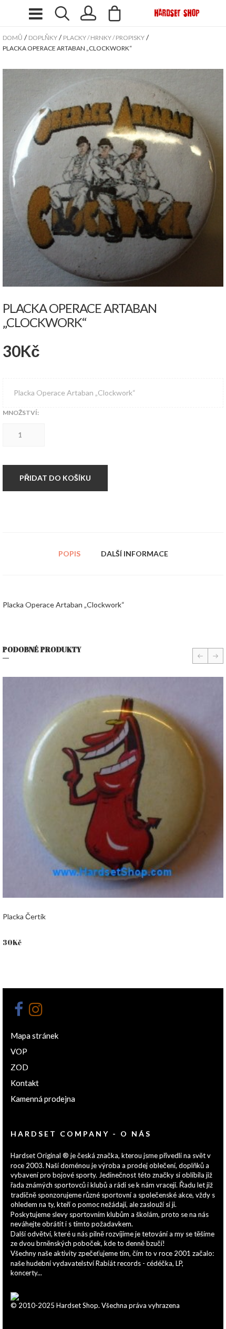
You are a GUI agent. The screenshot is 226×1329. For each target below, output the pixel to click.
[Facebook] (18, 1009)
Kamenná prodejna (43, 1098)
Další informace (134, 553)
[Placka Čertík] (113, 787)
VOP (19, 1051)
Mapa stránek (34, 1035)
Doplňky (42, 38)
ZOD (19, 1067)
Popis (69, 553)
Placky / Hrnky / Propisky (104, 38)
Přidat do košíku (55, 477)
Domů (13, 38)
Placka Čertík (24, 916)
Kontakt (25, 1083)
